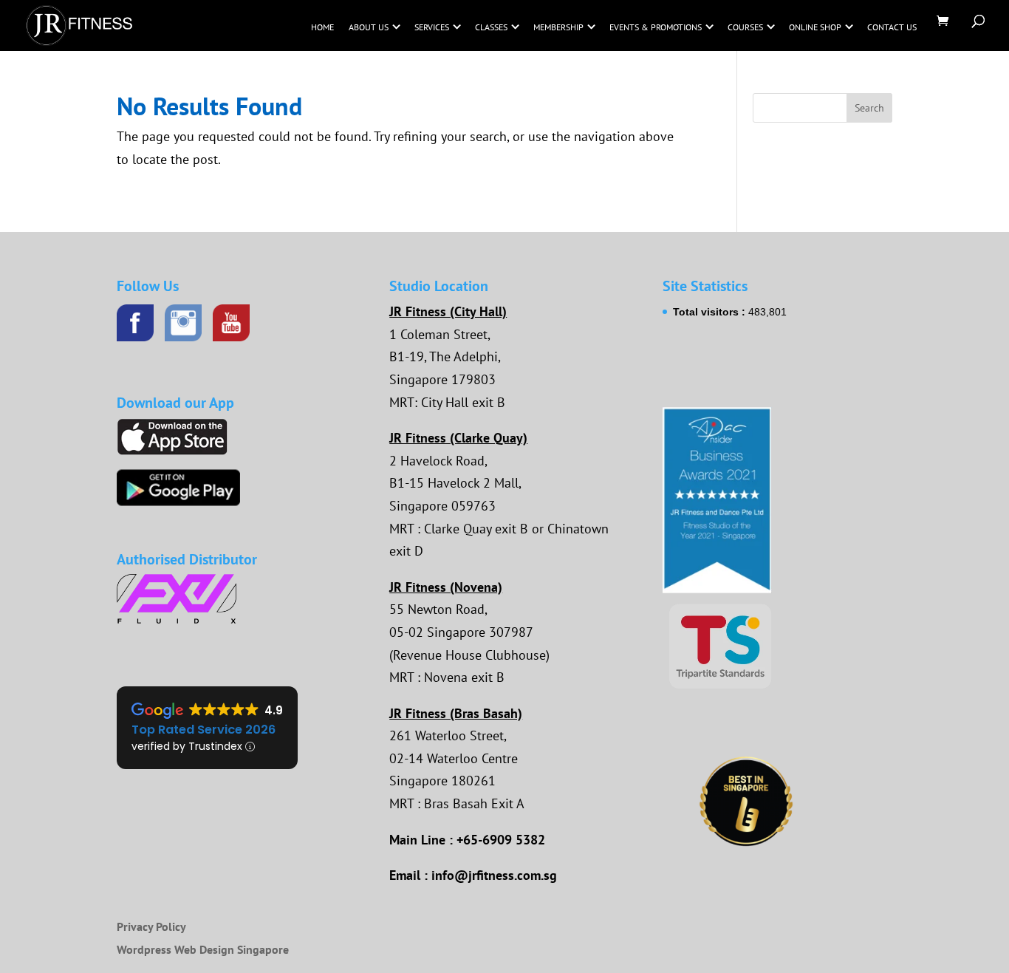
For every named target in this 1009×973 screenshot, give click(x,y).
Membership (558, 27)
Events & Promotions (655, 27)
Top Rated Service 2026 (203, 729)
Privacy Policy (151, 926)
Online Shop (815, 27)
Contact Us (892, 27)
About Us (369, 27)
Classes (491, 27)
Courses (745, 27)
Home (322, 27)
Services (431, 27)
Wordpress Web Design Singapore (203, 949)
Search (869, 108)
